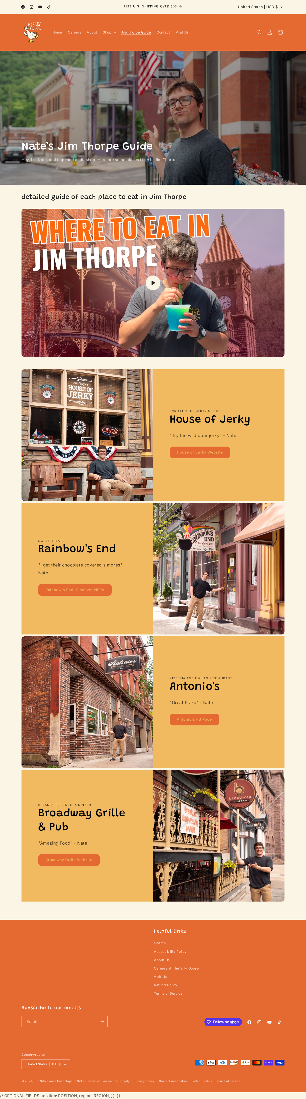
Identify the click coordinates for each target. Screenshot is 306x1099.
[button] (109, 32)
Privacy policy (144, 1081)
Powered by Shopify (116, 1081)
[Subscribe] (102, 1021)
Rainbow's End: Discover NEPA (74, 590)
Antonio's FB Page (194, 719)
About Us (162, 960)
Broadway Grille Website (69, 860)
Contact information (173, 1081)
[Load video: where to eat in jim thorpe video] (153, 283)
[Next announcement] (204, 6)
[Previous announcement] (102, 6)
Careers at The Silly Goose (176, 968)
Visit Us (160, 977)
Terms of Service (168, 993)
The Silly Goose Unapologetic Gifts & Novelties (67, 1081)
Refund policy (202, 1081)
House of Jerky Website (200, 452)
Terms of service (228, 1081)
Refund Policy (165, 985)
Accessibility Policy (170, 951)
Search (160, 943)
